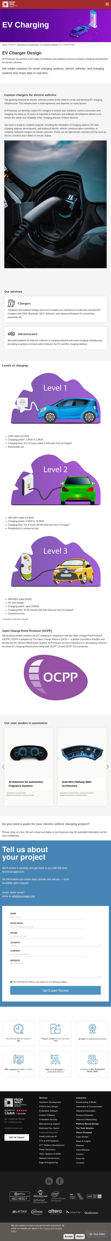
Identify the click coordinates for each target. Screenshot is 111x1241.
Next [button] (107, 767)
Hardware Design (28, 795)
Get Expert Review (55, 990)
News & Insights (83, 1141)
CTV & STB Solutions (49, 1141)
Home (4, 45)
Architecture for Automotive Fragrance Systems (26, 784)
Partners (80, 1145)
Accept (69, 1236)
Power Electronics (47, 1149)
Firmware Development (14, 795)
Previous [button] (3, 767)
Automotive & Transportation (28, 45)
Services (43, 1098)
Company (15, 950)
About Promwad (84, 1132)
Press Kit (80, 1158)
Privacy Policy (60, 981)
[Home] (10, 4)
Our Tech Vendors (85, 1128)
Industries (81, 1098)
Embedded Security (48, 1119)
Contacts (80, 1163)
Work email (16, 923)
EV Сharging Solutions (49, 45)
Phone (13, 933)
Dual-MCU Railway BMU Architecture (76, 784)
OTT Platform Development (51, 1145)
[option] (28, 767)
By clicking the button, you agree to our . (40, 981)
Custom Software (47, 1115)
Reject (79, 1236)
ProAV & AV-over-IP (48, 1136)
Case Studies (82, 1137)
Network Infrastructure (49, 1158)
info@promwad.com (23, 896)
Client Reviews (83, 1150)
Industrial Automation (87, 793)
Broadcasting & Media (86, 1102)
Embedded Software (48, 1111)
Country (15, 942)
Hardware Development (50, 1102)
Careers (80, 1154)
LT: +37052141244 (13, 1122)
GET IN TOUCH (16, 1137)
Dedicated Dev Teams (49, 1128)
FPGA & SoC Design (48, 1106)
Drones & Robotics (84, 1115)
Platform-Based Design (87, 1124)
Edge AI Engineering (48, 1162)
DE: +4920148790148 (14, 1119)
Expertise (12, 45)
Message (15, 960)
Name (13, 913)
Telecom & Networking (86, 1119)
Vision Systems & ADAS (50, 1154)
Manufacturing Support (49, 1124)
